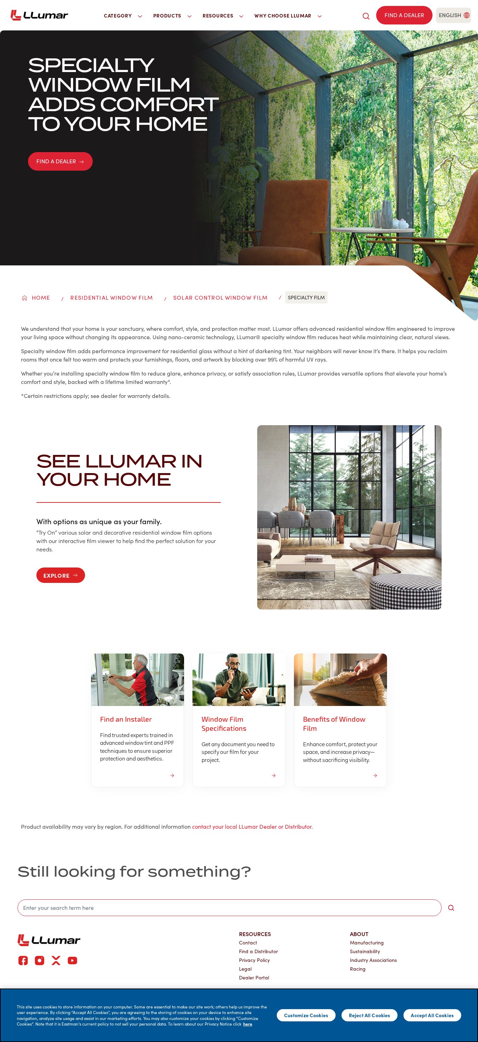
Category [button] (118, 15)
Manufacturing (367, 942)
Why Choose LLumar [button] (283, 15)
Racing (358, 968)
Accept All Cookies (432, 1015)
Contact (248, 942)
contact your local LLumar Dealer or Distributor (251, 826)
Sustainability (365, 951)
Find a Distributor (258, 951)
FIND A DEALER (56, 161)
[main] (239, 1015)
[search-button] (451, 907)
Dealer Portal (254, 977)
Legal (245, 968)
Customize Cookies (306, 1015)
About (359, 933)
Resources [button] (218, 15)
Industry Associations (373, 960)
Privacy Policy (254, 960)
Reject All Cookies (370, 1015)
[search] (366, 15)
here (247, 1024)
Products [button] (168, 15)
